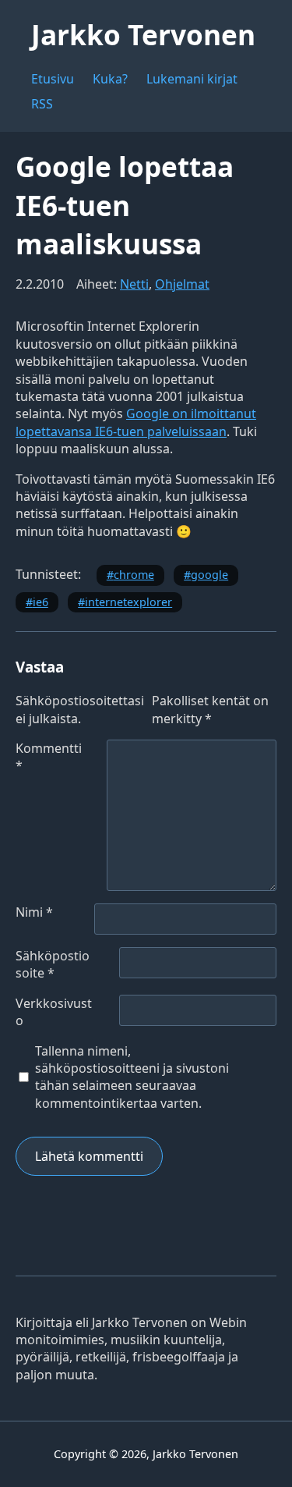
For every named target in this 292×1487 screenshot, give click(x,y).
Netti (134, 284)
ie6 (40, 601)
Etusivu (52, 78)
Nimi (34, 912)
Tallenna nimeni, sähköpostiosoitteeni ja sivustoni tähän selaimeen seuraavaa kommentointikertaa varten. (132, 1077)
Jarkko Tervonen (143, 34)
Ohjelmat (182, 284)
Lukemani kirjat (191, 78)
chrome (134, 574)
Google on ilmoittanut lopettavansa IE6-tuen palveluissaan (136, 422)
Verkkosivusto (54, 1012)
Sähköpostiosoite (53, 964)
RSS (42, 103)
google (209, 574)
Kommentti (49, 757)
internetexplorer (128, 601)
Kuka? (110, 78)
